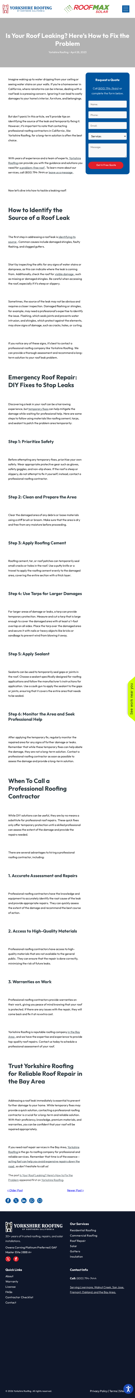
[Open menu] (125, 8)
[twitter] (8, 1259)
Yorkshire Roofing (52, 1180)
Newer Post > (75, 1190)
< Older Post (15, 1190)
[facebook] (16, 1259)
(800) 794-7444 (108, 88)
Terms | (113, 1391)
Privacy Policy (99, 1391)
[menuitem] (100, 1230)
